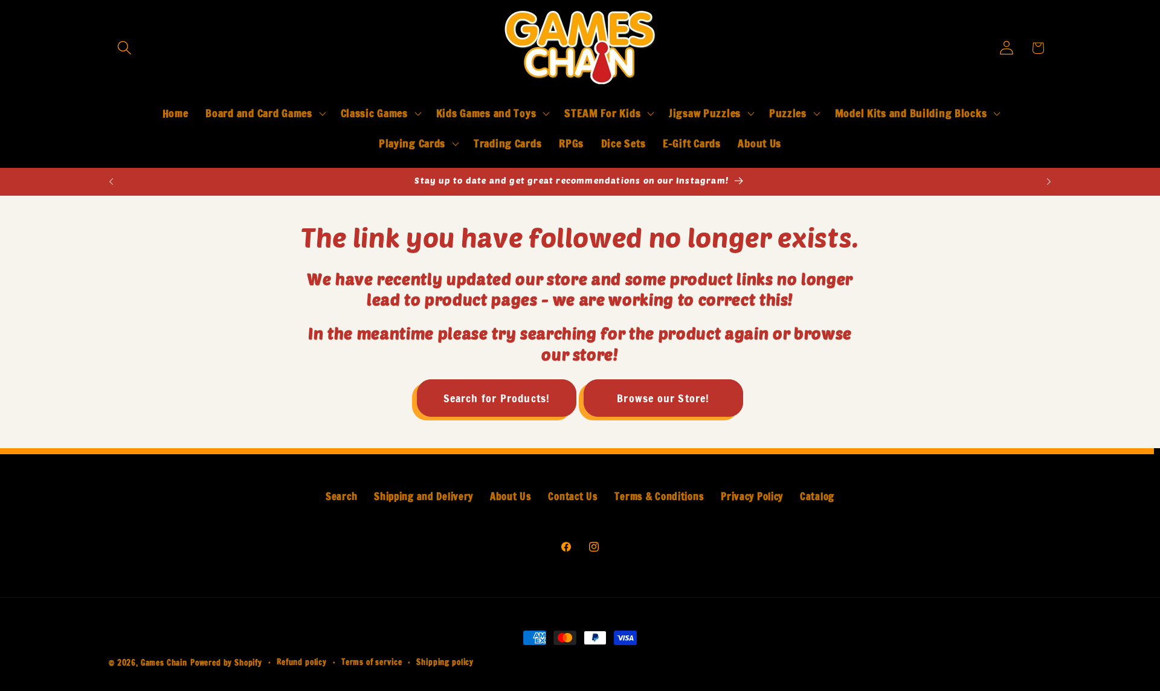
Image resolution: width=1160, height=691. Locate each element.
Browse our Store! (663, 398)
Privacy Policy (752, 496)
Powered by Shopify (226, 662)
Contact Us (573, 496)
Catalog (817, 496)
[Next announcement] (1049, 182)
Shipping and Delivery (423, 496)
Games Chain (164, 662)
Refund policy (302, 662)
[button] (125, 48)
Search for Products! (496, 398)
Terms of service (371, 662)
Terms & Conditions (659, 496)
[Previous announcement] (111, 182)
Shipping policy (445, 662)
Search (341, 496)
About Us (511, 496)
